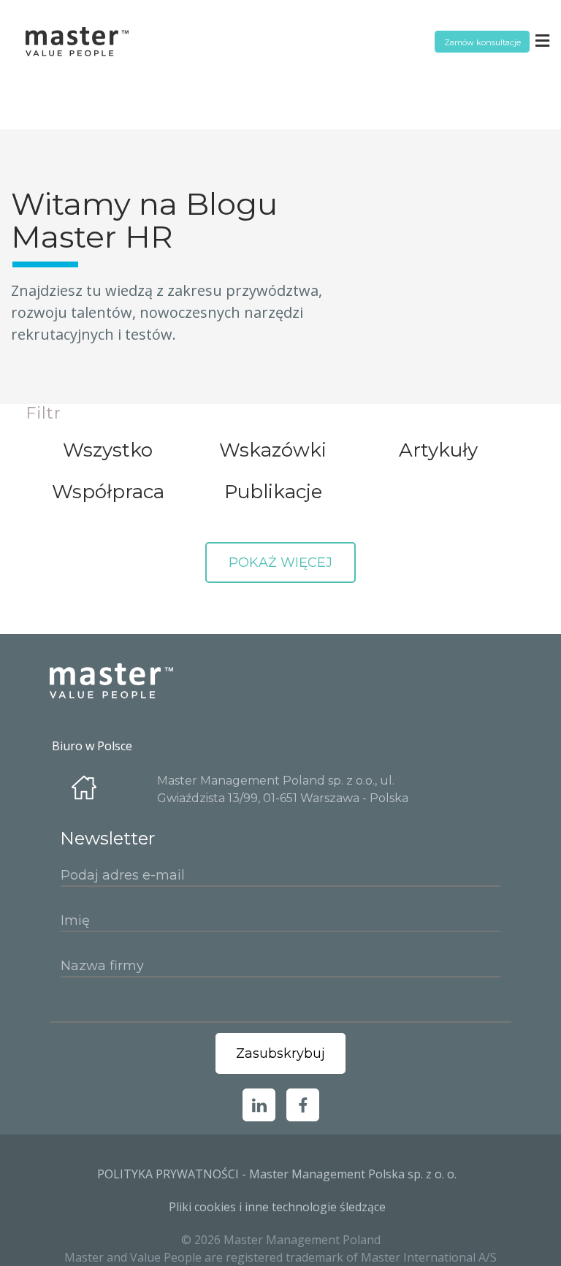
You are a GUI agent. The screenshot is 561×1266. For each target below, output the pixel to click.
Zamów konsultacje (482, 42)
